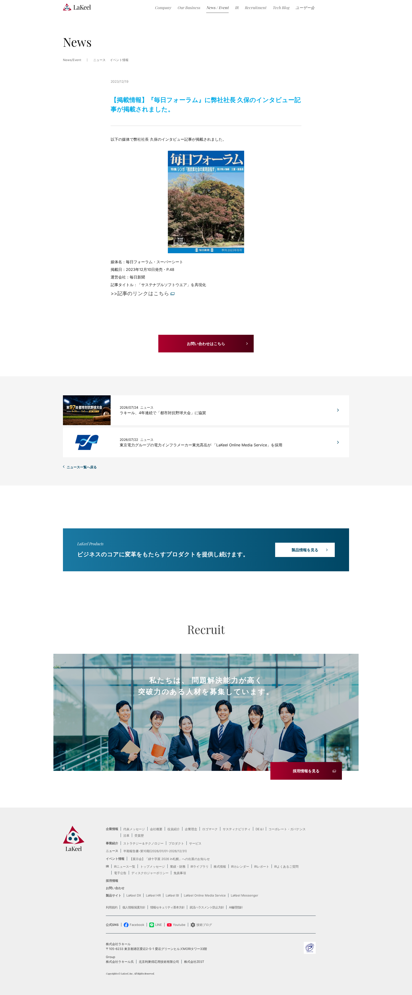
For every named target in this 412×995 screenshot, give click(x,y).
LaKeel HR (153, 895)
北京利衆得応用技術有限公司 (159, 962)
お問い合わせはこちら (206, 343)
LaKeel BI (172, 895)
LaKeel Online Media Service (205, 895)
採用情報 (112, 880)
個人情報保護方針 (133, 907)
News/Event (72, 60)
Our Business (188, 7)
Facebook (137, 925)
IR (236, 7)
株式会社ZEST (194, 962)
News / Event (217, 7)
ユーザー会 (304, 7)
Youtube (179, 925)
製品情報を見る (305, 549)
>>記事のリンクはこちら (140, 293)
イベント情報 (119, 60)
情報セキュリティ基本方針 (167, 907)
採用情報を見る (306, 770)
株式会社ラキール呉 (120, 962)
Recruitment (255, 7)
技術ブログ (204, 925)
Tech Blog (281, 7)
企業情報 (112, 829)
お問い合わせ (115, 888)
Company (163, 7)
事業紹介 (112, 843)
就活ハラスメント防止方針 (207, 907)
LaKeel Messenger (244, 895)
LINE (158, 925)
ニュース (112, 851)
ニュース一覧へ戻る (82, 467)
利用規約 (111, 907)
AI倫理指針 (236, 907)
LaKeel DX (133, 895)
